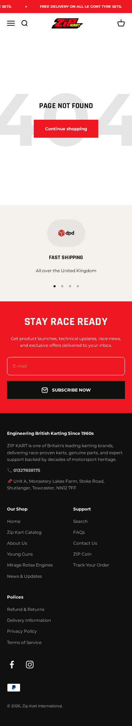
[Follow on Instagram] (29, 664)
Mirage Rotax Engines (30, 565)
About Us (17, 543)
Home (13, 521)
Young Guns (20, 554)
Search (80, 521)
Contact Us (85, 543)
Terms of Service (24, 642)
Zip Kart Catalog (24, 532)
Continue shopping (66, 128)
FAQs (79, 532)
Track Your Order (91, 565)
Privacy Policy (22, 631)
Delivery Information (29, 620)
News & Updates (24, 576)
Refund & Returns (25, 609)
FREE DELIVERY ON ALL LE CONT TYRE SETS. (79, 6)
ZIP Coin (82, 554)
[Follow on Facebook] (12, 664)
